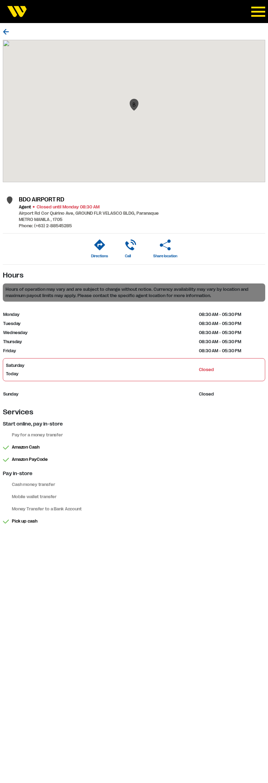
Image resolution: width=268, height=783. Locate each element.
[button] (134, 105)
